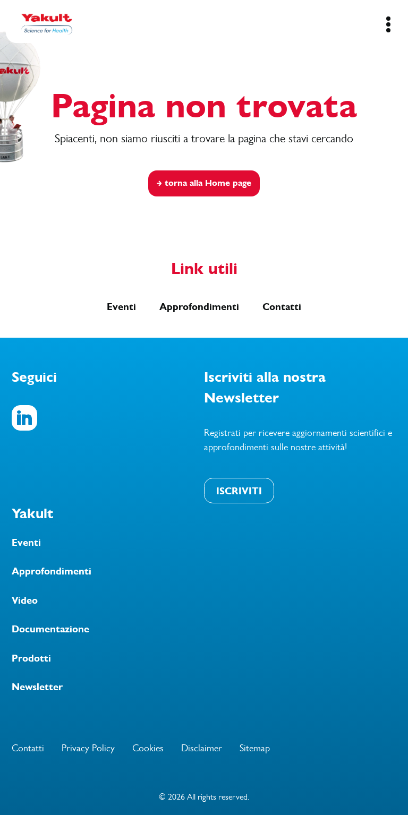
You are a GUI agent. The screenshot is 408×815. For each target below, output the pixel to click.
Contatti (281, 307)
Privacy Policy (88, 748)
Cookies (148, 748)
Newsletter (37, 687)
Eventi (121, 307)
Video (25, 600)
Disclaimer (201, 748)
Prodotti (31, 658)
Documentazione (50, 629)
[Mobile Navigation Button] (388, 24)
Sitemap (255, 748)
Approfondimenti (199, 307)
